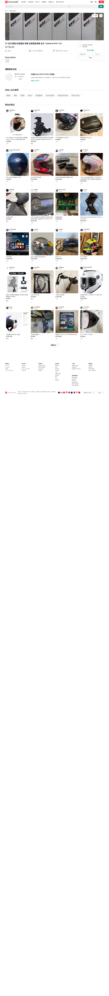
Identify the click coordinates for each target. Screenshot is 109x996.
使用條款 (53, 391)
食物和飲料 (74, 379)
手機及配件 (74, 367)
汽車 (56, 372)
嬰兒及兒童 (40, 368)
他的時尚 (24, 365)
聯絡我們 (25, 391)
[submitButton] (101, 6)
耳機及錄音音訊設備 (76, 368)
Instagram (7, 367)
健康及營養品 (75, 377)
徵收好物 (57, 368)
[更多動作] (101, 15)
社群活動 (57, 370)
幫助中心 (20, 391)
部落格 (6, 368)
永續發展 (33, 391)
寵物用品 (40, 370)
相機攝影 (90, 365)
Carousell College (9, 370)
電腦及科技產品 (75, 365)
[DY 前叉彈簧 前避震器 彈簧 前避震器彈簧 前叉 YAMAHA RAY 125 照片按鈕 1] (54, 26)
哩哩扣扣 (57, 365)
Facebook (7, 365)
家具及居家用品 (41, 365)
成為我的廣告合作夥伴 (45, 391)
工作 (56, 378)
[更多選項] (6, 145)
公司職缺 (37, 391)
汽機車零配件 (58, 373)
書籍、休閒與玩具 (92, 370)
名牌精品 (24, 370)
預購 (56, 367)
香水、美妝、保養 (25, 368)
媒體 (29, 391)
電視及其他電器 (41, 367)
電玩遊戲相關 (75, 382)
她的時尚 (24, 367)
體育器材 (74, 380)
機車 (56, 376)
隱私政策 (20, 393)
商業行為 (25, 393)
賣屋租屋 (57, 375)
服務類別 (57, 380)
